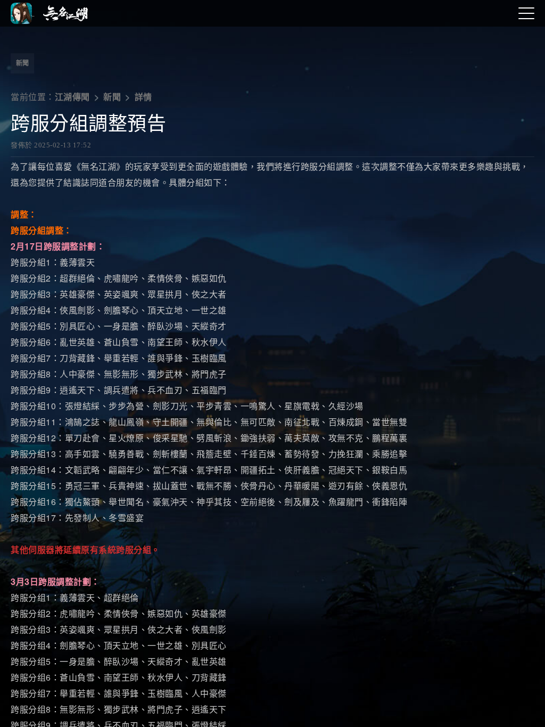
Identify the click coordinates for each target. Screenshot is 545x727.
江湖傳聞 (72, 97)
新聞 (22, 63)
